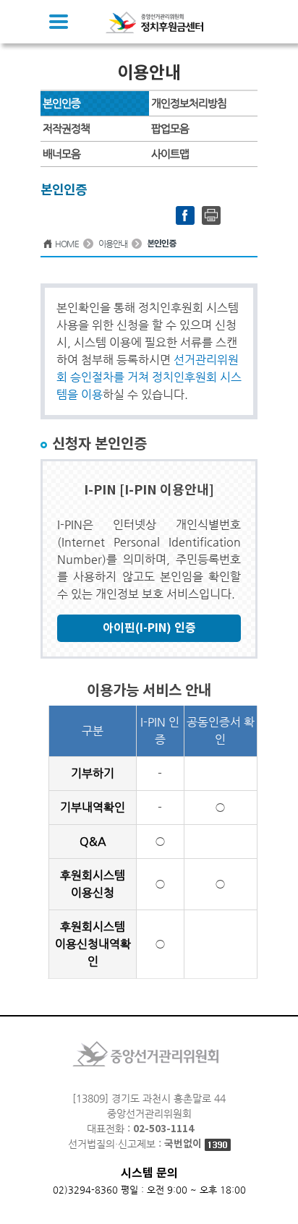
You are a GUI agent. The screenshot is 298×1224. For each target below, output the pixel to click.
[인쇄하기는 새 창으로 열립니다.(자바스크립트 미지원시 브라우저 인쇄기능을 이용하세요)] (211, 214)
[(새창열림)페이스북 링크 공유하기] (185, 214)
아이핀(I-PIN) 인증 (149, 628)
